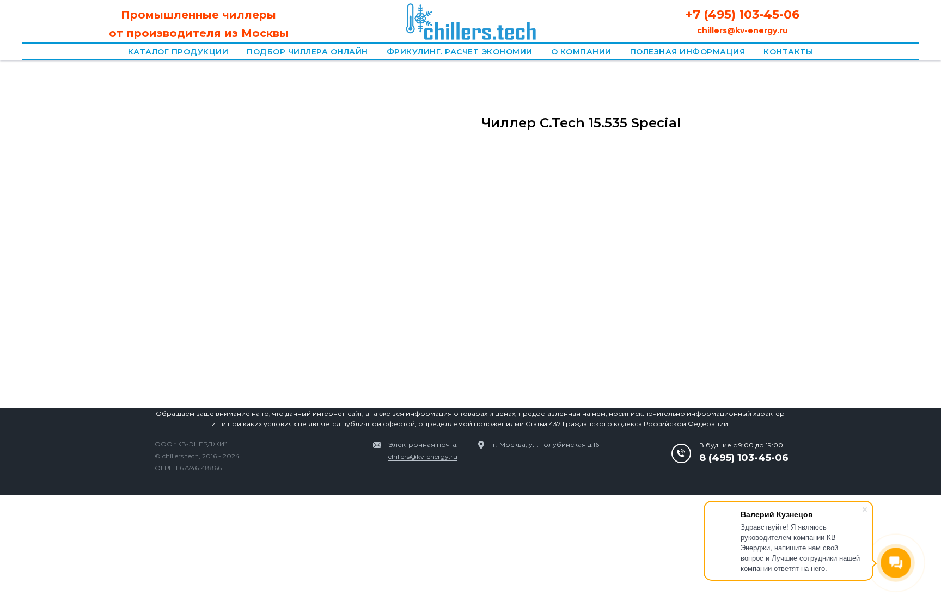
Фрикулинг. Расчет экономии (460, 52)
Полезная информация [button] (688, 52)
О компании (581, 52)
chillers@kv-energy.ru (422, 456)
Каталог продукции (178, 52)
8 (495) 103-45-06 (744, 458)
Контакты (788, 52)
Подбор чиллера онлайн (307, 52)
